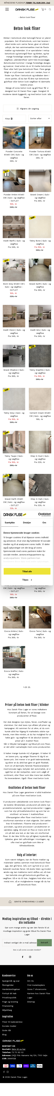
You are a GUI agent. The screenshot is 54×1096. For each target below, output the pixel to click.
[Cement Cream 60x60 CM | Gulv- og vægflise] (40, 399)
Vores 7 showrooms (36, 989)
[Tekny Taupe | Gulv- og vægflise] (14, 442)
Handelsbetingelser (11, 989)
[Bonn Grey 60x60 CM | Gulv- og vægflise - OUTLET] (14, 270)
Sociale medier (9, 1026)
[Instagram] (30, 957)
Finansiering (7, 1006)
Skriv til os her (18, 1049)
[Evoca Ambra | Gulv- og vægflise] (14, 617)
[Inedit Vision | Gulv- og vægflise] (14, 316)
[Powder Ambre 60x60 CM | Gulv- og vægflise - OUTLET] (14, 181)
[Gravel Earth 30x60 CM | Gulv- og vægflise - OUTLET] (14, 485)
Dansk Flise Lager (19, 1077)
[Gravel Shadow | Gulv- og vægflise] (14, 356)
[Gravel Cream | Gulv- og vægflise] (40, 181)
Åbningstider (8, 985)
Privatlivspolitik (9, 997)
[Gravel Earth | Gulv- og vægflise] (40, 270)
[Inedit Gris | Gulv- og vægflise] (40, 316)
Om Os (30, 981)
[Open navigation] (7, 9)
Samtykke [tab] (10, 522)
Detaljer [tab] (27, 522)
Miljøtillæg (7, 1010)
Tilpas (25, 579)
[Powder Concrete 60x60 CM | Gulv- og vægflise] (14, 137)
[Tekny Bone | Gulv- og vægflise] (40, 227)
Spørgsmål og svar (11, 981)
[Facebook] (22, 957)
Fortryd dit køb (9, 993)
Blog (4, 1034)
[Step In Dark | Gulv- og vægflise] (40, 485)
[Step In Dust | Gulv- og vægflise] (40, 442)
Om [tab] (44, 522)
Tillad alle (27, 571)
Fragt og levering (10, 1002)
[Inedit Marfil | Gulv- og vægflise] (14, 227)
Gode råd (6, 1030)
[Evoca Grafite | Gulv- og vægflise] (14, 657)
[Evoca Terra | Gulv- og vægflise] (40, 617)
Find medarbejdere (36, 985)
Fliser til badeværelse (12, 1022)
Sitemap (31, 1002)
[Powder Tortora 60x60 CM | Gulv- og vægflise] (40, 137)
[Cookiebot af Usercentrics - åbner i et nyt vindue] (38, 514)
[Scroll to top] (48, 1090)
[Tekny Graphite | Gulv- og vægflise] (40, 356)
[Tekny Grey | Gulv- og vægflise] (14, 399)
